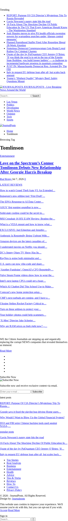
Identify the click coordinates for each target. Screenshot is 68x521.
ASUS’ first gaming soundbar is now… (20, 207)
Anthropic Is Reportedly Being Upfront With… (24, 235)
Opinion (11, 113)
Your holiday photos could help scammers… (23, 314)
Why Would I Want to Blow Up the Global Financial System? (32, 417)
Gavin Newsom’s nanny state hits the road (29, 21)
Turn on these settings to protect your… (20, 309)
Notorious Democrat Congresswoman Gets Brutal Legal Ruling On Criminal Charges (36, 50)
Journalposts (18, 498)
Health (10, 472)
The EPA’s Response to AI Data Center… (22, 201)
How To (11, 484)
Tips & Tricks (14, 478)
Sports (10, 119)
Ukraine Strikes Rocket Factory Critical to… (23, 303)
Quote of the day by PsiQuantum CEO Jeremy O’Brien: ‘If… (32, 448)
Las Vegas (12, 101)
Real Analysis (14, 463)
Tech (9, 116)
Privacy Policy (14, 490)
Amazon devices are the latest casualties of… (23, 241)
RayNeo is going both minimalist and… (20, 258)
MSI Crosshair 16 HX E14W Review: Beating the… (27, 218)
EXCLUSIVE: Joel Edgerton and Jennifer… (23, 230)
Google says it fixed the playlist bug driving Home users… (30, 411)
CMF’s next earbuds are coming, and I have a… (25, 297)
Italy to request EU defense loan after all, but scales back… (30, 454)
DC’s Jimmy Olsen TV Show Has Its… (20, 252)
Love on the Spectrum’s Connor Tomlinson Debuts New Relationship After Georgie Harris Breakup (30, 167)
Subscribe (37, 391)
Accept (3, 510)
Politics (10, 104)
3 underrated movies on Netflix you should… (23, 247)
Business (11, 466)
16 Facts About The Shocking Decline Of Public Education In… (33, 443)
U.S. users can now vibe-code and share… (22, 263)
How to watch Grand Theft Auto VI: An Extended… (27, 190)
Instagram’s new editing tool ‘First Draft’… (22, 196)
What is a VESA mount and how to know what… (26, 224)
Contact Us (12, 487)
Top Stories (12, 460)
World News (13, 110)
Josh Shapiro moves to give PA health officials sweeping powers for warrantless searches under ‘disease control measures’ (36, 36)
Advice (10, 475)
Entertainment (7, 156)
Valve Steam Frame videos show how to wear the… (27, 275)
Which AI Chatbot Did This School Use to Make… (27, 286)
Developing (13, 107)
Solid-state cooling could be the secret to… (22, 213)
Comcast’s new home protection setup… (21, 292)
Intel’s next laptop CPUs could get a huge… (23, 280)
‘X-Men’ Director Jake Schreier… (17, 320)
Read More (6, 350)
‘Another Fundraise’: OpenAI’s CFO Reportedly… (26, 269)
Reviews (11, 481)
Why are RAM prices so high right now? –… (23, 326)
